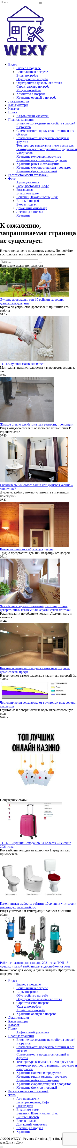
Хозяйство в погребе (30, 94)
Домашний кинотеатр (31, 208)
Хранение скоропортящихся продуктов (43, 167)
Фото (12, 178)
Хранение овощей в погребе (36, 97)
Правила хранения (21, 119)
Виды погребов (27, 75)
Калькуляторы (18, 105)
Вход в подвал (26, 204)
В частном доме (27, 193)
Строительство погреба (32, 86)
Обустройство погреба (32, 79)
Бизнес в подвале (28, 68)
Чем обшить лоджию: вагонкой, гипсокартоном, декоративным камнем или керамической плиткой (35, 608)
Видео (12, 64)
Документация (18, 101)
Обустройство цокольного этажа (39, 83)
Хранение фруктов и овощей (36, 171)
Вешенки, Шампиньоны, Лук (37, 197)
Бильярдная (24, 189)
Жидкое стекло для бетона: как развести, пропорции (37, 424)
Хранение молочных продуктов (38, 156)
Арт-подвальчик (27, 182)
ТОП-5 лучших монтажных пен (22, 364)
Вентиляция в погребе (32, 71)
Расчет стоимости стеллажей (28, 175)
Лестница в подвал (29, 211)
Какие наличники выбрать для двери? (26, 549)
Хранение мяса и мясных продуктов (41, 160)
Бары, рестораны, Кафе (32, 186)
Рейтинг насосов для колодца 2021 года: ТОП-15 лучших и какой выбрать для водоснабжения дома (35, 964)
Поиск (12, 112)
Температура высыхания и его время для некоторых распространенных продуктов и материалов (46, 149)
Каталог (14, 108)
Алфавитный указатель (32, 116)
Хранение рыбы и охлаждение (37, 164)
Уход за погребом (28, 90)
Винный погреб (27, 200)
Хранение (23, 215)
